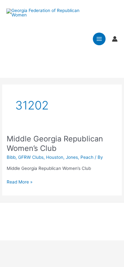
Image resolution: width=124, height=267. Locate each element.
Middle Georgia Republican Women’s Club (55, 143)
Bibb (11, 157)
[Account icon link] (115, 39)
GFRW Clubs (31, 157)
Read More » (19, 182)
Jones (72, 157)
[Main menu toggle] (99, 39)
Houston (54, 157)
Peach (86, 157)
